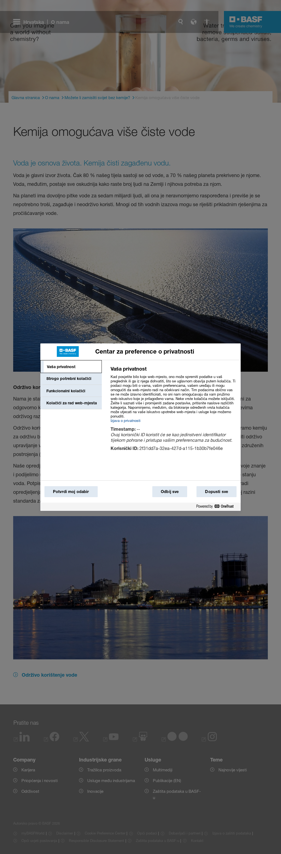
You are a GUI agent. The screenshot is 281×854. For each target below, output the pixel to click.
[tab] (71, 367)
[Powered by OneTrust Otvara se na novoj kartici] (217, 506)
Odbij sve (170, 491)
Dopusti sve (216, 491)
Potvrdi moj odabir (71, 491)
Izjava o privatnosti (125, 420)
